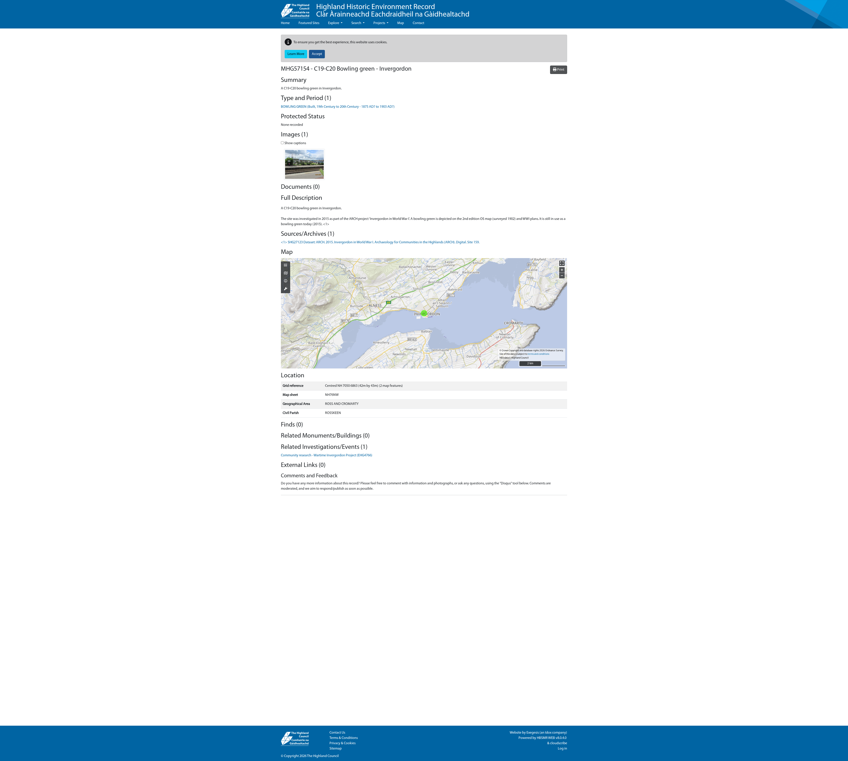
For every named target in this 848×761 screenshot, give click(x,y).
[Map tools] (285, 289)
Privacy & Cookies (342, 743)
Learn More (296, 54)
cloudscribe (558, 743)
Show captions (295, 143)
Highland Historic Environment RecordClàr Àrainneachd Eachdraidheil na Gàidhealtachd (392, 11)
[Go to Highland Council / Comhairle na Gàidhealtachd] (295, 9)
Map (400, 23)
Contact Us (337, 733)
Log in (562, 748)
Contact (418, 23)
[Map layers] (285, 266)
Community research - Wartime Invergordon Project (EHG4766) (326, 455)
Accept (317, 54)
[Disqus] (424, 554)
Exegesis (532, 733)
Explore (334, 23)
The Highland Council (323, 756)
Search (356, 23)
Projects (379, 23)
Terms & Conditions (343, 738)
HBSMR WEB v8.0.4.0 (552, 738)
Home (285, 23)
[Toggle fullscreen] (562, 263)
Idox (548, 733)
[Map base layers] (285, 274)
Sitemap (335, 748)
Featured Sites (309, 23)
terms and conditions (538, 354)
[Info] (285, 281)
